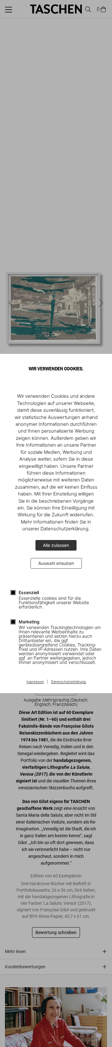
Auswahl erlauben (56, 563)
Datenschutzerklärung (68, 682)
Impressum (35, 682)
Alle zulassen (56, 545)
